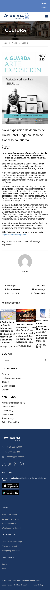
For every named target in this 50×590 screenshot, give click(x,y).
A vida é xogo (8, 418)
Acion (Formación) (10, 422)
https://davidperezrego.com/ (14, 235)
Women (5, 390)
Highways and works (11, 378)
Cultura (25, 43)
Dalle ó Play (7, 410)
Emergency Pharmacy (11, 550)
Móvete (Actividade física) (13, 403)
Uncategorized (8, 386)
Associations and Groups (12, 541)
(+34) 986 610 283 (12, 452)
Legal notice (7, 585)
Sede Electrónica (9, 523)
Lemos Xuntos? (9, 407)
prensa (25, 271)
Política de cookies (21, 585)
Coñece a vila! (8, 414)
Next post (41, 285)
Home (4, 43)
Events (4, 564)
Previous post (11, 285)
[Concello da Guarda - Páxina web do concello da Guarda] (15, 16)
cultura (19, 241)
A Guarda (11, 241)
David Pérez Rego (32, 241)
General (5, 374)
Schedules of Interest (10, 519)
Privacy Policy (37, 585)
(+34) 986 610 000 (14, 447)
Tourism (5, 382)
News (14, 43)
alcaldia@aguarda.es (15, 457)
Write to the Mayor (9, 514)
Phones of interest (9, 546)
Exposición (7, 245)
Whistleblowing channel (11, 528)
